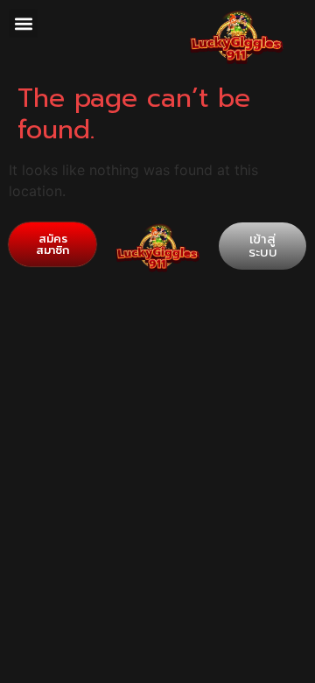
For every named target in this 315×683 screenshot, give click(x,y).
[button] (23, 23)
